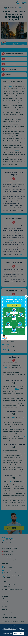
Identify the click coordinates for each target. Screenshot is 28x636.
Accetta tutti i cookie (18, 633)
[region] (14, 630)
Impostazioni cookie (7, 633)
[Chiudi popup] (26, 296)
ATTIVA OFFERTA (14, 305)
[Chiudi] (25, 626)
